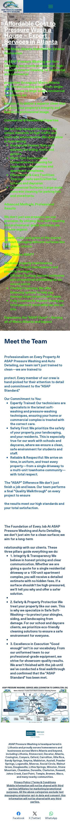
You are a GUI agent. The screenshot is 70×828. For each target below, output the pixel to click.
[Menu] (51, 6)
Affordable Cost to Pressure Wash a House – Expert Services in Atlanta (31, 32)
